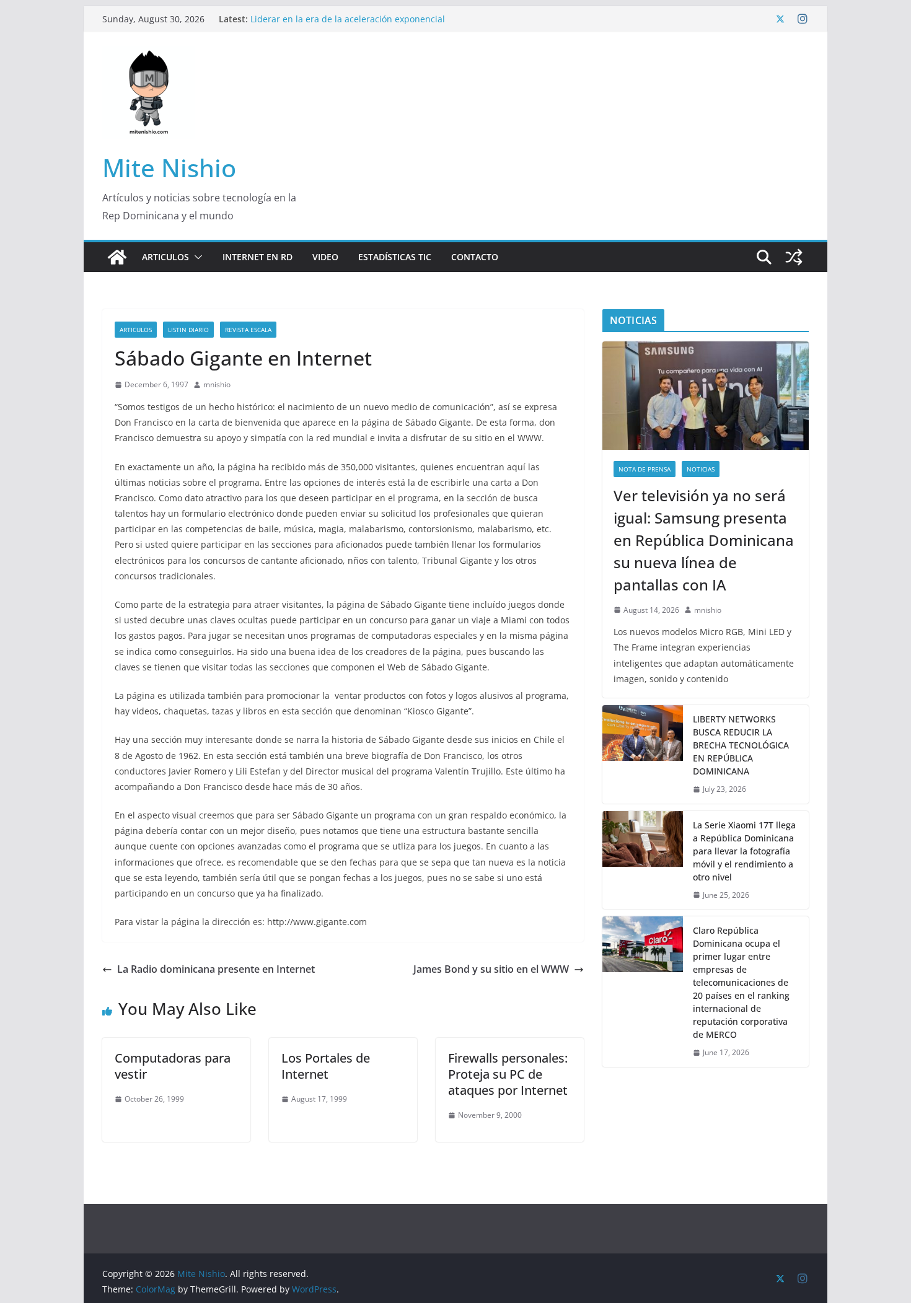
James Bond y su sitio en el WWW (491, 969)
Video (325, 257)
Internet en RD (257, 257)
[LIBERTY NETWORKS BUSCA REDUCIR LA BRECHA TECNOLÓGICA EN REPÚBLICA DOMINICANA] (642, 754)
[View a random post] (794, 257)
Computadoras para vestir (173, 1066)
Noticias (701, 469)
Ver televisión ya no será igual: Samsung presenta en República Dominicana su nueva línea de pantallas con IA (704, 540)
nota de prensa (644, 469)
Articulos (165, 257)
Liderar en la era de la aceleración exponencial (347, 19)
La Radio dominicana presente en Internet (216, 969)
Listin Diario (188, 329)
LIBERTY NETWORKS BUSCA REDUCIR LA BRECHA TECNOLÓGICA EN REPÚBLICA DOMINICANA (741, 745)
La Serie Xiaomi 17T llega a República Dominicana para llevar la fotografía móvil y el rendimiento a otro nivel (744, 851)
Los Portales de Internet (325, 1066)
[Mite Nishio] (117, 257)
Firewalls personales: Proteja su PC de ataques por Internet (508, 1074)
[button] (196, 257)
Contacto (474, 257)
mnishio (217, 384)
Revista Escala (248, 329)
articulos (136, 329)
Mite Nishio (169, 168)
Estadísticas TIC (394, 257)
